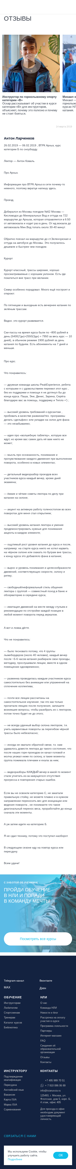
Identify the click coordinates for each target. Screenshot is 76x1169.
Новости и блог (49, 1012)
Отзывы (44, 1057)
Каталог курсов (13, 1022)
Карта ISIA (10, 1099)
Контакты (45, 1062)
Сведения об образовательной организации (50, 1049)
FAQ (42, 1040)
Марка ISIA (10, 1104)
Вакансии (9, 1094)
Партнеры (46, 1030)
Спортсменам (12, 1012)
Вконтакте (46, 980)
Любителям (11, 1007)
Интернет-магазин (50, 1035)
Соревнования (12, 1109)
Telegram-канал (14, 980)
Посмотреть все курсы (38, 939)
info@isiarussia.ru (50, 1090)
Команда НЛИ (48, 1007)
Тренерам (9, 1017)
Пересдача (10, 1084)
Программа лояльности (54, 1025)
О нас (43, 1002)
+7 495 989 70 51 (55, 1080)
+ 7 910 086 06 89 (55, 1085)
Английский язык (14, 1089)
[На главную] (14, 7)
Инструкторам (12, 1002)
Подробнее (15, 1159)
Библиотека (11, 1027)
